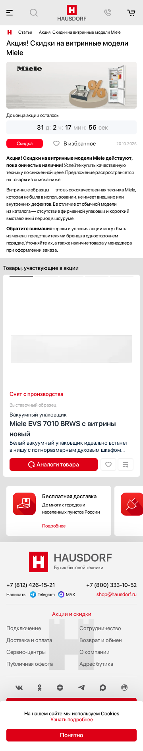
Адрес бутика (96, 664)
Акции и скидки (71, 614)
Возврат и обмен (100, 640)
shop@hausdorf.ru (117, 594)
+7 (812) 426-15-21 (30, 585)
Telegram (46, 594)
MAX (70, 594)
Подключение (23, 628)
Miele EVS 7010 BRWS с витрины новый (63, 424)
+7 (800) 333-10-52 (111, 585)
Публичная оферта (29, 664)
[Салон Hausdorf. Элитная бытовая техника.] (10, 32)
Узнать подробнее (71, 719)
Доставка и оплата (29, 640)
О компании (94, 652)
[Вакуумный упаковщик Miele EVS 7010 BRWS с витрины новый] (71, 276)
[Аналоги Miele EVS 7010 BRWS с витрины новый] (54, 464)
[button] (21, 276)
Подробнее (54, 526)
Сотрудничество (100, 628)
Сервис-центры (26, 652)
